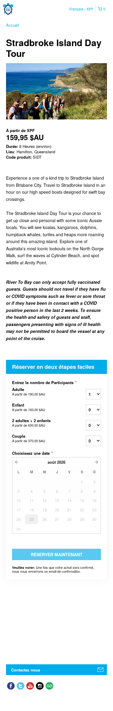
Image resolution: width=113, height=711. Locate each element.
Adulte (28, 391)
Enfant (28, 407)
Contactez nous (25, 670)
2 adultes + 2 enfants (31, 422)
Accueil (12, 25)
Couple (28, 438)
